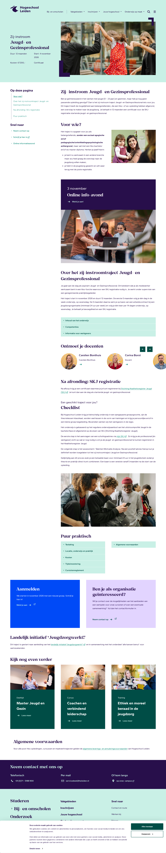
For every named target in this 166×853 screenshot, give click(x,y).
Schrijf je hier (20, 137)
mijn (120, 436)
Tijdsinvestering (72, 564)
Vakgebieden (76, 11)
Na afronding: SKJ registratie (26, 110)
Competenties (72, 327)
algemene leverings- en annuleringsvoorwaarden (105, 748)
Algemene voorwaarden (127, 544)
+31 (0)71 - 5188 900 (24, 781)
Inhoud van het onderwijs (77, 320)
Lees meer (27, 715)
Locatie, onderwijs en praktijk (79, 551)
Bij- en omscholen (55, 11)
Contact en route (119, 808)
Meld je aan (22, 605)
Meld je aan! (77, 201)
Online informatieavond (24, 143)
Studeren (19, 800)
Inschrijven (93, 11)
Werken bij (116, 814)
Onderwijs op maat (133, 11)
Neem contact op (21, 131)
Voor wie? (17, 96)
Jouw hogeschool (111, 11)
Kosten (68, 557)
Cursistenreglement (74, 570)
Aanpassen (145, 834)
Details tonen (35, 849)
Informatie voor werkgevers (78, 333)
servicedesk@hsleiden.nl (77, 781)
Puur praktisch (20, 116)
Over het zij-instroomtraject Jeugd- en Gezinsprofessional (31, 103)
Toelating (69, 544)
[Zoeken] (149, 12)
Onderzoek (21, 816)
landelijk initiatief (67, 644)
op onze (124, 781)
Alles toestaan (147, 827)
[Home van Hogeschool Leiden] (26, 9)
